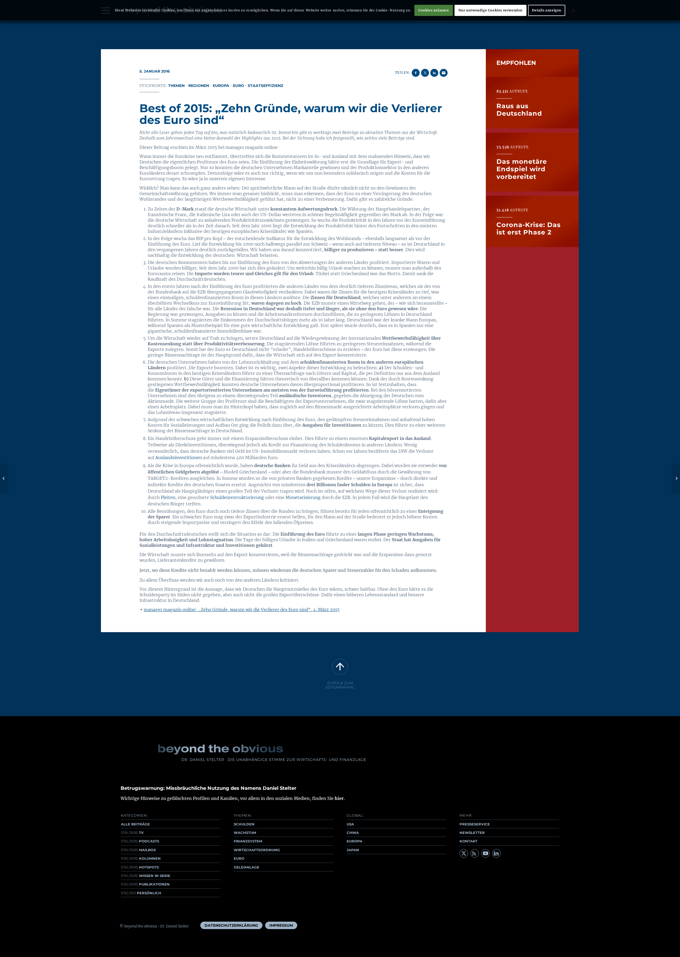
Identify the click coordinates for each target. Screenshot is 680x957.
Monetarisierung (303, 497)
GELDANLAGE (246, 867)
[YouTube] (485, 853)
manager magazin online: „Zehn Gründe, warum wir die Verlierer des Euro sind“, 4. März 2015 (241, 609)
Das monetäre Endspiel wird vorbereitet (521, 168)
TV (132, 832)
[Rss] (474, 853)
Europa (221, 85)
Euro (238, 85)
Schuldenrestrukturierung (237, 497)
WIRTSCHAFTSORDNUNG (257, 850)
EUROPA (354, 841)
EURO (239, 858)
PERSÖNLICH (141, 893)
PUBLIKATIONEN (145, 884)
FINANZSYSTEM (248, 841)
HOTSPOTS (140, 867)
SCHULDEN (244, 824)
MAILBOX (138, 850)
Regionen (198, 85)
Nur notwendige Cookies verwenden (490, 10)
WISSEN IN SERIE (145, 876)
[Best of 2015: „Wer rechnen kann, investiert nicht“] (4, 478)
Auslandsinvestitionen (178, 457)
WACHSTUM (245, 832)
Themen (176, 85)
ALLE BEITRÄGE (135, 824)
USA (350, 824)
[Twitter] (464, 853)
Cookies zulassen (433, 10)
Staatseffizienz (265, 85)
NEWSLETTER (472, 832)
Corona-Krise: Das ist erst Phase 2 (528, 228)
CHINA (353, 832)
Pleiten (168, 497)
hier (339, 798)
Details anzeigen (546, 10)
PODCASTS (140, 841)
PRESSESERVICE (475, 824)
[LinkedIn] (496, 853)
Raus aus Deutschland (519, 109)
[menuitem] (231, 925)
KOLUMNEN (141, 858)
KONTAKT (468, 841)
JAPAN (353, 850)
